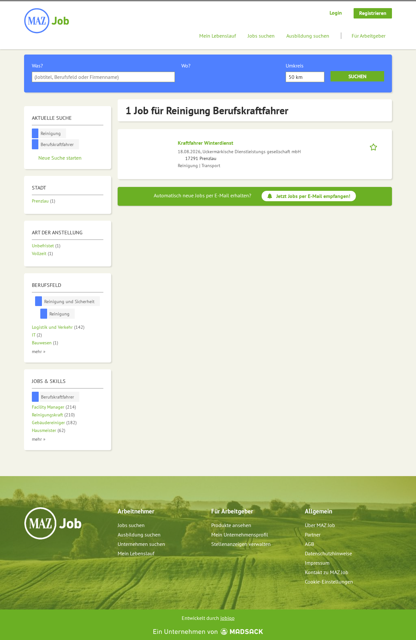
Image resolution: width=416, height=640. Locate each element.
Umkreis (295, 65)
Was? (37, 65)
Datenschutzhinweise (328, 553)
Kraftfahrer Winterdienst (205, 143)
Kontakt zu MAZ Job (326, 572)
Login (336, 12)
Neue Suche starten (60, 157)
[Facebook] (29, 553)
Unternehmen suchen (141, 544)
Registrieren (372, 13)
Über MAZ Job (320, 525)
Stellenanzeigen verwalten (241, 544)
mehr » (39, 351)
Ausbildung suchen (307, 35)
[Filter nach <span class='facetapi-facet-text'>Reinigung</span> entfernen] (35, 134)
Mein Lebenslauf (217, 35)
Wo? (185, 65)
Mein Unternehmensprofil (239, 534)
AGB (309, 544)
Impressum (317, 563)
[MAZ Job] (47, 21)
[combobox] (103, 77)
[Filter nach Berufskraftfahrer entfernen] (35, 397)
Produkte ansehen (231, 525)
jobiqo (227, 618)
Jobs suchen (261, 35)
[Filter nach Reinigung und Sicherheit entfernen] (38, 301)
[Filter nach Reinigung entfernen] (43, 314)
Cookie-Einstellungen (329, 581)
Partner (312, 534)
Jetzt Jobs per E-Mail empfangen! (313, 196)
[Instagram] (40, 553)
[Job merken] (376, 146)
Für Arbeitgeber (368, 35)
